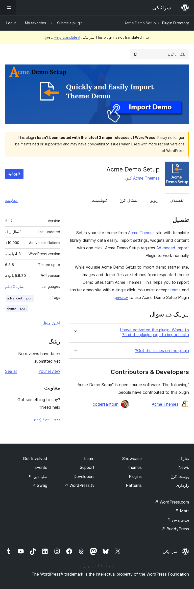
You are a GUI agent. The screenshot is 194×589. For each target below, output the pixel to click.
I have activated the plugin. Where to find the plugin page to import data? (154, 332)
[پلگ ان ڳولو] (135, 54)
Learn (89, 458)
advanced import (20, 298)
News (183, 467)
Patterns (134, 485)
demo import (17, 308)
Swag (39, 485)
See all (11, 371)
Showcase (132, 458)
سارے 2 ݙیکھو (14, 287)
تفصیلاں (177, 200)
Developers (84, 476)
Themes (134, 467)
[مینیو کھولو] (8, 7)
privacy (121, 297)
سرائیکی (170, 551)
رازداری (182, 485)
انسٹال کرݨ (128, 200)
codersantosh (105, 404)
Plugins (135, 476)
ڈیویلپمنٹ (100, 200)
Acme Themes (146, 178)
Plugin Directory (175, 23)
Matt (182, 510)
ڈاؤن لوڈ (14, 173)
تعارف (183, 458)
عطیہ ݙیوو (38, 476)
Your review (49, 371)
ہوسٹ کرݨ (180, 476)
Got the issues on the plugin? (162, 350)
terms (175, 289)
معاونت (11, 200)
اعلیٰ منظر (51, 322)
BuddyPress (175, 528)
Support (87, 467)
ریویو (154, 200)
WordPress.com (172, 502)
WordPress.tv (79, 485)
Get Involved (35, 458)
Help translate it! (62, 37)
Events (40, 467)
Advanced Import (172, 247)
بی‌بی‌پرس (178, 519)
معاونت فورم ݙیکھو (46, 418)
